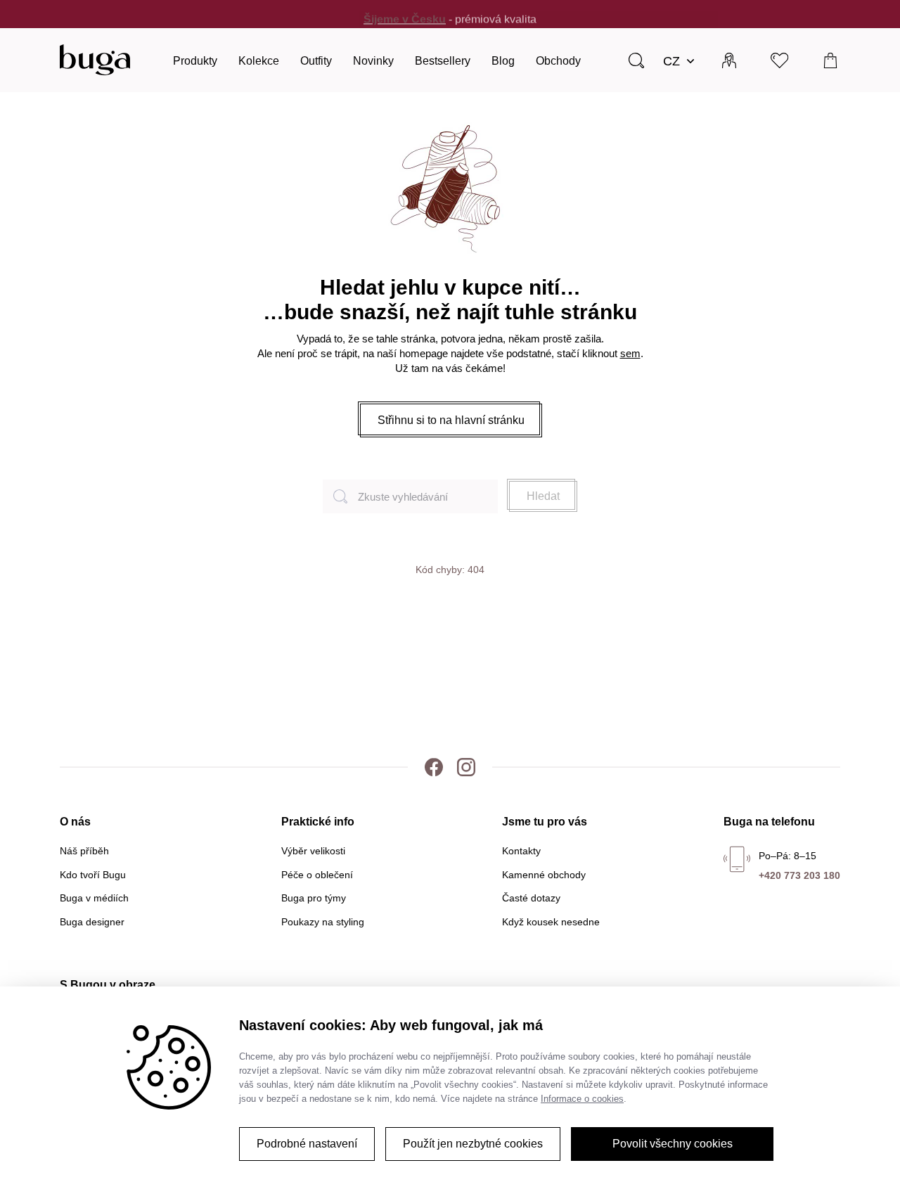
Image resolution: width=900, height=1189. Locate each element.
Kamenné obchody (544, 874)
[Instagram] (466, 767)
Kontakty (521, 850)
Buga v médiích (94, 898)
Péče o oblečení (317, 874)
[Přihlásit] (729, 59)
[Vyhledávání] (636, 60)
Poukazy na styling (322, 921)
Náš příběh (84, 850)
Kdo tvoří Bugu (93, 874)
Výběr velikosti (313, 850)
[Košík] (831, 59)
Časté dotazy (531, 898)
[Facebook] (434, 767)
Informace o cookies (582, 1098)
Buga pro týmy (313, 898)
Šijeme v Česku (405, 14)
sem (630, 353)
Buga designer (92, 921)
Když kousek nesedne (551, 921)
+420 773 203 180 (799, 875)
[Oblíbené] (780, 59)
